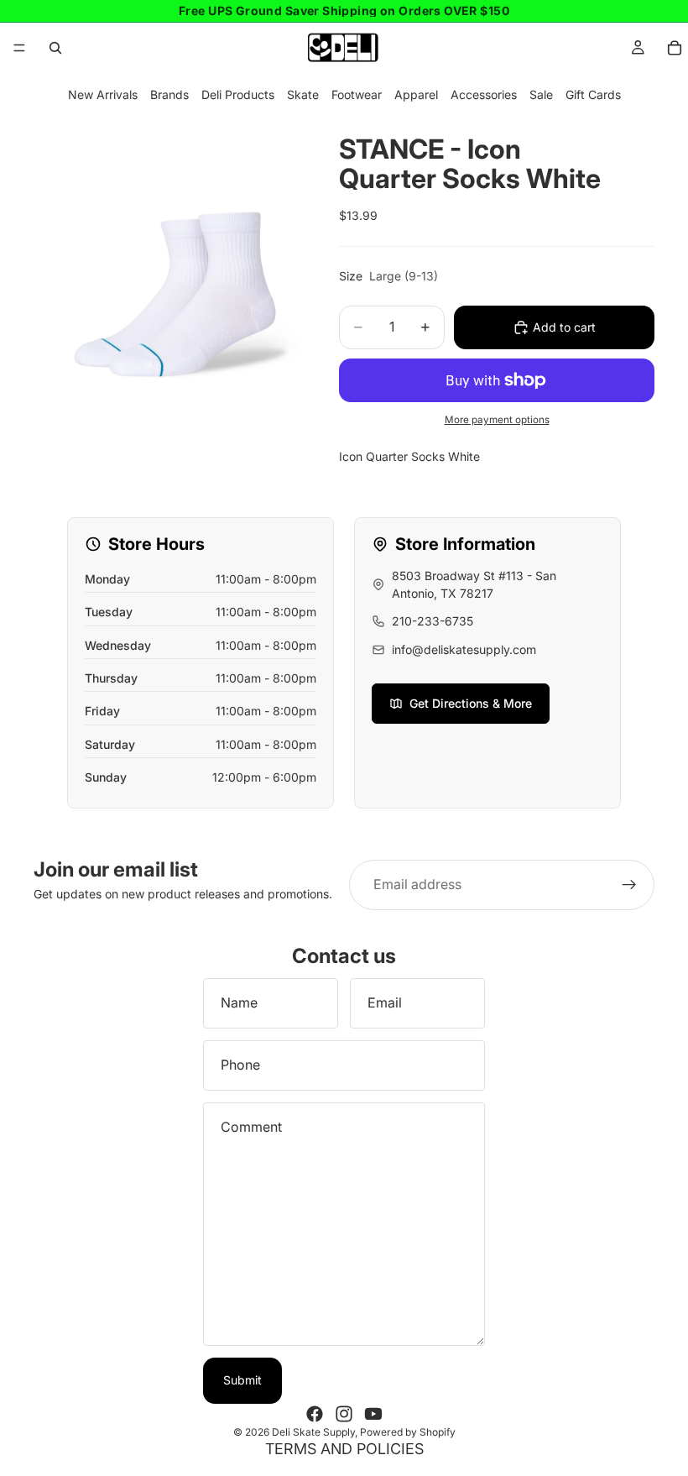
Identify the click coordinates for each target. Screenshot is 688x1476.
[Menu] (19, 48)
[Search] (55, 47)
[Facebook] (315, 1414)
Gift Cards (593, 94)
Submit (242, 1380)
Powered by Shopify (408, 1432)
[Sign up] (629, 885)
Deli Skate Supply (313, 1432)
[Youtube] (373, 1414)
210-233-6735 (432, 621)
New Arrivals (103, 94)
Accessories (484, 94)
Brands (169, 94)
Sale (541, 94)
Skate (303, 94)
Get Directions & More (470, 703)
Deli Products (237, 94)
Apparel (416, 94)
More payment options (497, 420)
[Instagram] (344, 1414)
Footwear (356, 94)
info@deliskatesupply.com (464, 649)
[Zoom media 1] (166, 250)
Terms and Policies (344, 1449)
